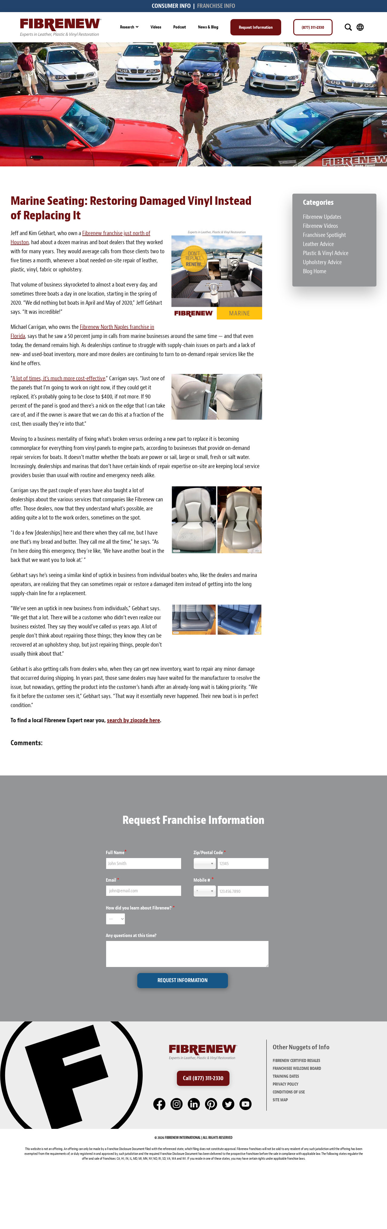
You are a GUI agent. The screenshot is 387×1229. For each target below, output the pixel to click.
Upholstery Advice (322, 262)
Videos (156, 27)
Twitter (228, 1104)
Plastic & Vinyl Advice (325, 253)
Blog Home (314, 271)
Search (348, 27)
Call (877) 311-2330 (203, 1078)
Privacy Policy (285, 1084)
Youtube (245, 1104)
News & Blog (208, 27)
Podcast (179, 27)
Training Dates (286, 1076)
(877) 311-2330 (313, 27)
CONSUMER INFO (171, 6)
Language (360, 27)
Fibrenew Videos (320, 226)
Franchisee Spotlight (324, 235)
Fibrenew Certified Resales (296, 1060)
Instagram (177, 1104)
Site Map (280, 1100)
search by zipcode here (133, 720)
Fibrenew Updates (322, 217)
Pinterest (211, 1104)
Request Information (256, 27)
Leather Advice (318, 244)
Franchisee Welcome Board (297, 1068)
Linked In (194, 1104)
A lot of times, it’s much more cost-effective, (59, 378)
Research (127, 27)
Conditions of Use (289, 1092)
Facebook (159, 1104)
